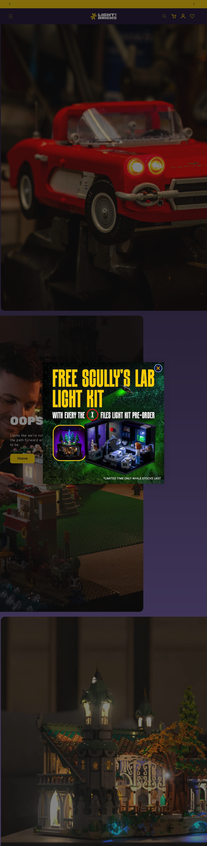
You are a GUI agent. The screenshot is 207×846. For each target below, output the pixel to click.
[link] (103, 423)
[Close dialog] (158, 368)
